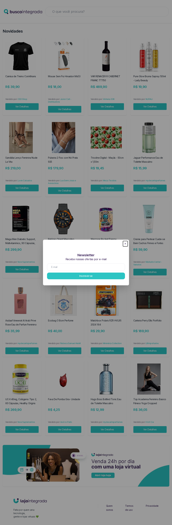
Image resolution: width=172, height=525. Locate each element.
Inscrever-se (86, 275)
